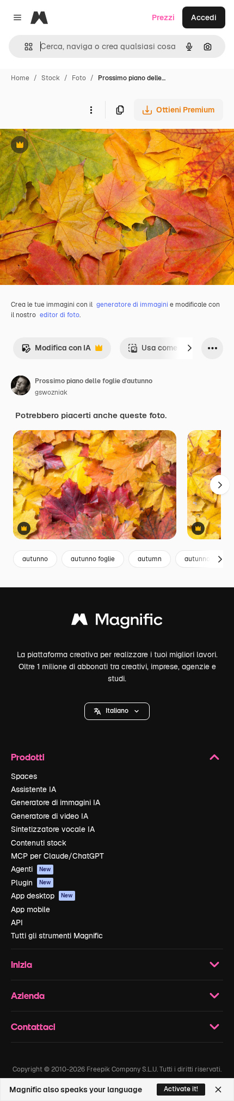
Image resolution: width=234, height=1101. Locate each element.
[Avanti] (189, 348)
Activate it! (181, 1089)
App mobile (30, 909)
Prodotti (28, 757)
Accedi (204, 17)
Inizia (21, 964)
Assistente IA (33, 789)
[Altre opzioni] (91, 110)
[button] (117, 711)
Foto (79, 78)
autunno (35, 559)
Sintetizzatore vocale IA (53, 829)
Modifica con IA (56, 351)
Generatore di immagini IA (55, 802)
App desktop (42, 896)
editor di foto (59, 315)
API (17, 922)
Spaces (24, 776)
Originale (71, 146)
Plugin (31, 883)
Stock (50, 78)
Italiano (117, 710)
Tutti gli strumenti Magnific (57, 936)
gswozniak (51, 392)
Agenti (31, 869)
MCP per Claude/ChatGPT (57, 856)
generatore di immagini (132, 304)
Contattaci (33, 1026)
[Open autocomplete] (24, 47)
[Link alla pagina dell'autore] (20, 387)
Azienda (28, 995)
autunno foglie (93, 559)
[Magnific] (117, 622)
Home (20, 78)
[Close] (218, 1089)
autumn (150, 559)
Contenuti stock (38, 843)
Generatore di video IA (49, 816)
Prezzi (163, 17)
